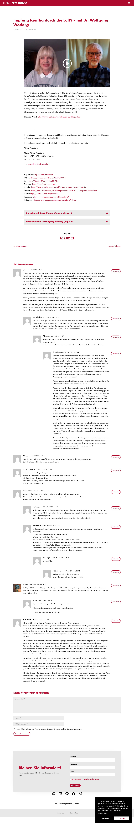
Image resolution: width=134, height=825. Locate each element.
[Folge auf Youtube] (53, 793)
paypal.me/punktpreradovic (39, 164)
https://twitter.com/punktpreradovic (44, 194)
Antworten (116, 271)
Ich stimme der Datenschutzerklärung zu (85, 779)
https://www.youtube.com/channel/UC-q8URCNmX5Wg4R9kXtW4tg (58, 187)
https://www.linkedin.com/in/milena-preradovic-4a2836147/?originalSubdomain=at (64, 190)
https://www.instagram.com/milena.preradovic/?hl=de (54, 200)
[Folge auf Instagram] (80, 793)
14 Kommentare (30, 29)
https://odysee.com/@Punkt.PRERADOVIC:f (48, 178)
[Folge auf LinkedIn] (60, 793)
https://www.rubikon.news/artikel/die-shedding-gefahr (59, 117)
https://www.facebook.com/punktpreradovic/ (51, 197)
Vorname (73, 756)
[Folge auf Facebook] (73, 793)
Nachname (73, 764)
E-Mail (72, 772)
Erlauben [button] (122, 818)
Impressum (60, 813)
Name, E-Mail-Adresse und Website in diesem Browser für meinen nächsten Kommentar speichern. (49, 729)
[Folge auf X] (67, 793)
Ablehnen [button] (105, 818)
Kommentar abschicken (22, 733)
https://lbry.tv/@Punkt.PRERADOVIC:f (43, 181)
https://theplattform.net (43, 175)
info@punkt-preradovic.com (67, 804)
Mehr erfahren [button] (103, 813)
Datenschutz (74, 813)
